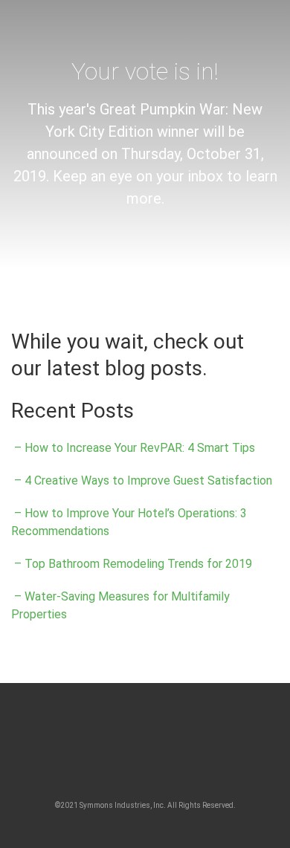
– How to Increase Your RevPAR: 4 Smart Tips (133, 448)
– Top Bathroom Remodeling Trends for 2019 (131, 564)
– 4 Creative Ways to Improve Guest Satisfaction (141, 480)
